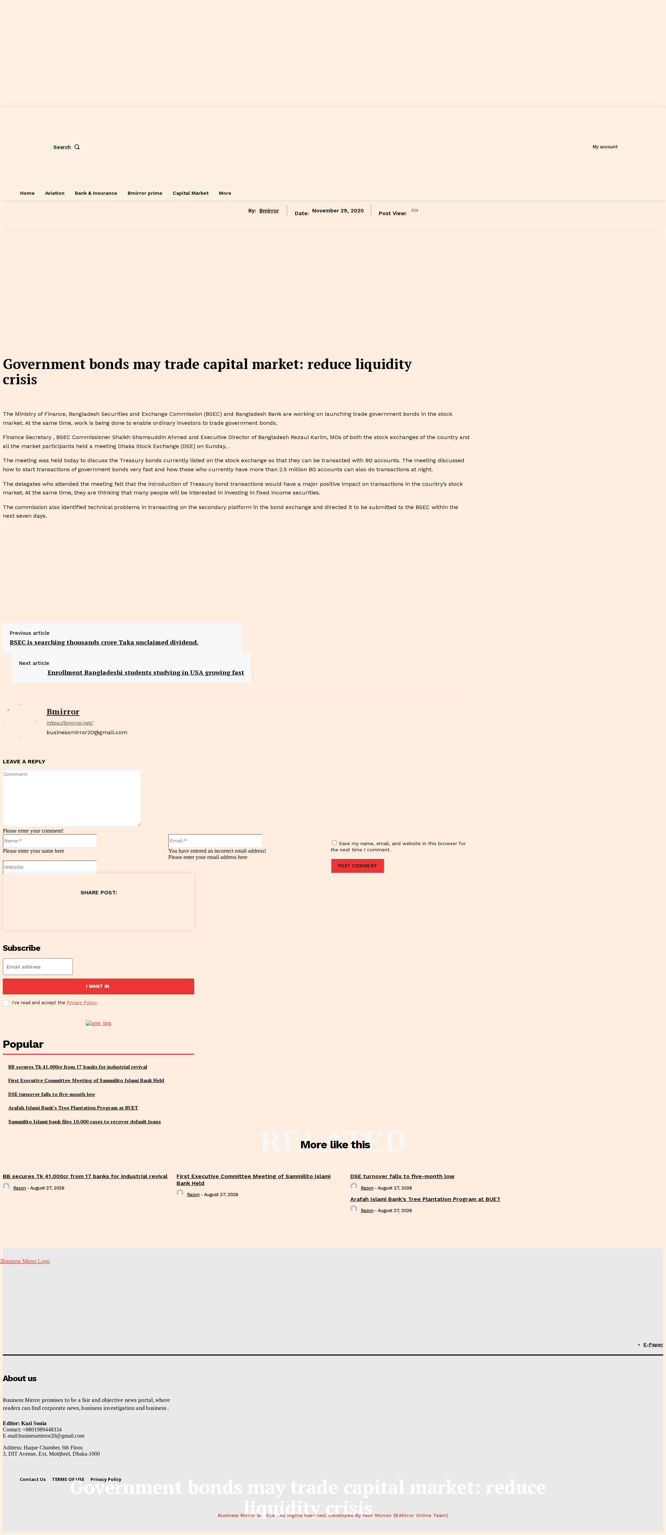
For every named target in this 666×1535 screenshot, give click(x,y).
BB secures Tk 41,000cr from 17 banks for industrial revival (77, 1066)
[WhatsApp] (110, 910)
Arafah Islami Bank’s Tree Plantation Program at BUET (73, 1107)
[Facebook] (35, 910)
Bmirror (269, 211)
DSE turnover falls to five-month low (51, 1094)
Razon (19, 1188)
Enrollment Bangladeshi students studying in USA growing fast (146, 672)
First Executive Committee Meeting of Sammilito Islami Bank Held (86, 1080)
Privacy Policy (81, 1002)
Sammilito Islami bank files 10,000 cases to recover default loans (84, 1121)
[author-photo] (7, 1188)
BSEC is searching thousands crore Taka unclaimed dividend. (104, 642)
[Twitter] (60, 910)
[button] (68, 147)
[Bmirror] (19, 721)
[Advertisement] (237, 300)
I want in (97, 986)
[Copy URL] (135, 910)
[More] (161, 910)
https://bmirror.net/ (69, 723)
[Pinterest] (85, 910)
